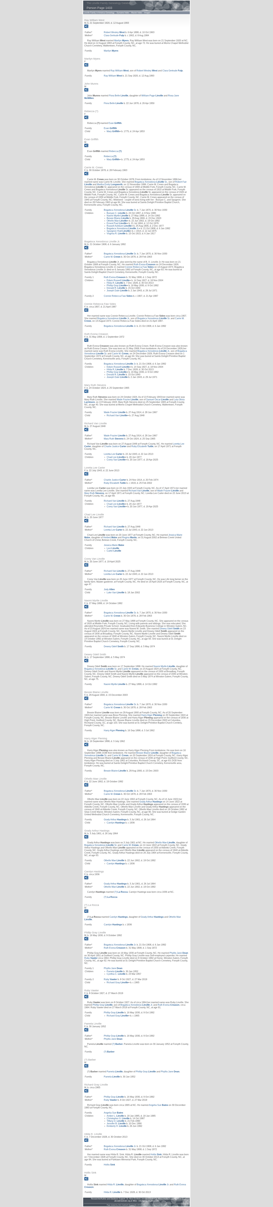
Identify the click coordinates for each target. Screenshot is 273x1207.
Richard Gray (117, 982)
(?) (121, 892)
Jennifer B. (116, 1123)
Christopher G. (118, 1118)
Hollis (156, 1154)
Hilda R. (115, 283)
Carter (114, 551)
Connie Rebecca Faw (139, 267)
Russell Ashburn (119, 226)
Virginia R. (116, 233)
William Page (152, 95)
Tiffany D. (115, 1121)
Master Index (136, 13)
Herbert (110, 537)
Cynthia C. (116, 974)
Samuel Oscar (157, 399)
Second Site (133, 1205)
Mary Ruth (114, 438)
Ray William (119, 70)
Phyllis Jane (178, 953)
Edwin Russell (118, 280)
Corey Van (116, 459)
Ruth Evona (144, 264)
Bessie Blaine (118, 218)
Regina (129, 537)
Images (147, 13)
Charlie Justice (115, 446)
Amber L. (115, 1116)
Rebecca (115, 151)
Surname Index (123, 13)
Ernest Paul (117, 223)
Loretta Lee (113, 454)
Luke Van (115, 592)
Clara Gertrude (114, 35)
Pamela (115, 971)
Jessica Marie (114, 545)
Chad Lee (116, 457)
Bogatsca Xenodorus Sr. (151, 182)
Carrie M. (112, 257)
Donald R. (116, 288)
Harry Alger (151, 715)
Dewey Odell (169, 628)
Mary (113, 131)
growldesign (162, 1205)
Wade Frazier (127, 399)
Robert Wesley (114, 32)
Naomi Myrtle (117, 215)
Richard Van (117, 415)
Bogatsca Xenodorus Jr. (123, 228)
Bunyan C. (116, 213)
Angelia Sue (158, 1105)
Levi (113, 548)
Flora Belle (118, 95)
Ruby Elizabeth (142, 446)
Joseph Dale (117, 290)
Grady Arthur (150, 801)
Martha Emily (110, 184)
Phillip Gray (117, 285)
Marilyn (121, 40)
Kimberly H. (117, 1126)
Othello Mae (117, 221)
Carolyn (116, 822)
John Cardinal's (123, 1205)
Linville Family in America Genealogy (99, 13)
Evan (115, 123)
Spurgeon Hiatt (118, 231)
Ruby (91, 958)
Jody (109, 589)
